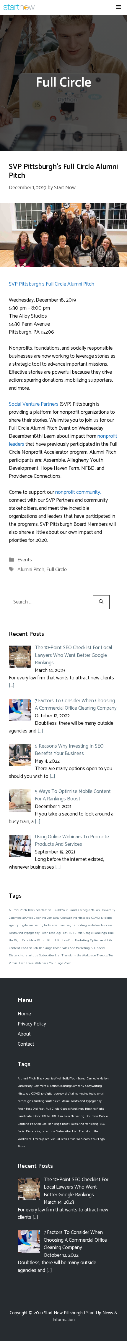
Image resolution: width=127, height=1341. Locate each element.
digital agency (54, 1093)
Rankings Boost (50, 948)
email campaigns (63, 925)
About (24, 1034)
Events (24, 559)
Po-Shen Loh (29, 948)
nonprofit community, (78, 492)
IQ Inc (41, 940)
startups (32, 955)
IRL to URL (53, 940)
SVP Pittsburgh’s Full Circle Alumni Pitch (63, 171)
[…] (11, 685)
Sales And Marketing (76, 948)
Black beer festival (40, 910)
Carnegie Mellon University (96, 910)
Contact (26, 1044)
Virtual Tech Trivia (21, 963)
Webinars (41, 963)
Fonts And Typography (24, 933)
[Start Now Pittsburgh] (19, 7)
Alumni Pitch (30, 569)
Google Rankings (95, 933)
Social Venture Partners (33, 404)
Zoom (67, 963)
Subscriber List (50, 955)
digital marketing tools (35, 925)
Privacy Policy (32, 1024)
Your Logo (56, 963)
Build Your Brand (65, 910)
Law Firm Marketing (75, 940)
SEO (93, 948)
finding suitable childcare (94, 925)
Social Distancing (30, 1131)
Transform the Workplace (79, 955)
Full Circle (56, 569)
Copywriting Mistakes (75, 917)
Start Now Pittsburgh (63, 1313)
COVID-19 (97, 917)
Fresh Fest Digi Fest (54, 933)
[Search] (101, 602)
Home (24, 1014)
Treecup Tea (105, 955)
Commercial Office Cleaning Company (34, 917)
